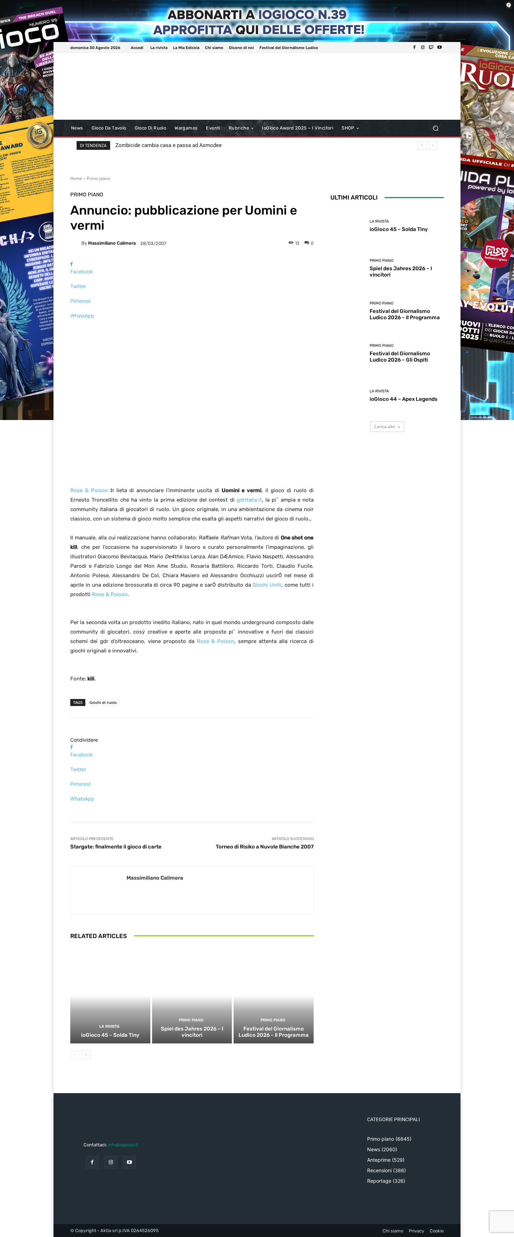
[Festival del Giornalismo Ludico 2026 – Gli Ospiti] (347, 353)
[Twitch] (431, 47)
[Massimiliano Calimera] (75, 243)
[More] (192, 327)
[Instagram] (423, 47)
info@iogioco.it (123, 1144)
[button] (435, 128)
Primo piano (98, 178)
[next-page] (85, 1055)
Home (76, 178)
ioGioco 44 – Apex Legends (403, 399)
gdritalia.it (249, 500)
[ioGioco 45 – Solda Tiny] (110, 995)
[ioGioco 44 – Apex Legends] (347, 396)
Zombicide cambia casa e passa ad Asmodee (168, 145)
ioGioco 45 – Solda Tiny (110, 1035)
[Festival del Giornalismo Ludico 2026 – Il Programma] (274, 995)
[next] (433, 145)
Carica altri (384, 426)
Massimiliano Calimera (112, 243)
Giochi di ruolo (103, 702)
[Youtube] (439, 47)
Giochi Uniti (266, 585)
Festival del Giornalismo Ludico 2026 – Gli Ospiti (400, 356)
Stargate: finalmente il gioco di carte (116, 847)
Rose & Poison (89, 490)
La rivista (109, 1026)
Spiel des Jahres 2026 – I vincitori (192, 1032)
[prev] (421, 145)
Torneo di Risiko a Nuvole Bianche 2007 (265, 847)
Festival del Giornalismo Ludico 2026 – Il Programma (273, 1032)
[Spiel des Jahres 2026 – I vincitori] (192, 995)
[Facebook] (414, 47)
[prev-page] (74, 1055)
